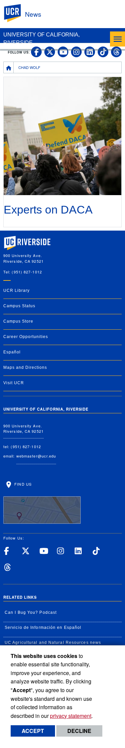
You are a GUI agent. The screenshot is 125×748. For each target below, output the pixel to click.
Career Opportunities (25, 336)
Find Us (22, 484)
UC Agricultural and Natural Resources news (53, 642)
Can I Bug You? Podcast (31, 612)
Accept (33, 731)
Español (12, 352)
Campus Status (19, 306)
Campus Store (18, 321)
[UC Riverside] (16, 13)
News (33, 13)
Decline (79, 731)
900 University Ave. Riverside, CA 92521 (23, 428)
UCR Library (16, 290)
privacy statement (70, 716)
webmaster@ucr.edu (36, 456)
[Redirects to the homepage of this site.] (9, 67)
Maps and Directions (25, 367)
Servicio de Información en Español (43, 627)
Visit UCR (13, 383)
